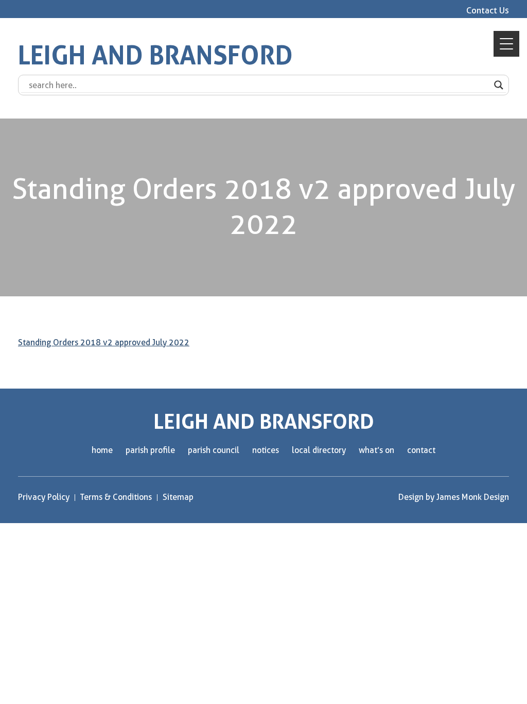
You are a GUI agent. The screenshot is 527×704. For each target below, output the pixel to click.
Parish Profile (150, 450)
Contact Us (487, 10)
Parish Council (213, 450)
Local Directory (319, 450)
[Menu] (506, 44)
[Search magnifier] (498, 85)
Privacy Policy (43, 497)
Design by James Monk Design (453, 497)
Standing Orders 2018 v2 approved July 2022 (103, 342)
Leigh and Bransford (155, 55)
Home (102, 450)
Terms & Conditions (116, 497)
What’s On (376, 450)
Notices (265, 450)
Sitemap (178, 497)
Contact (421, 450)
